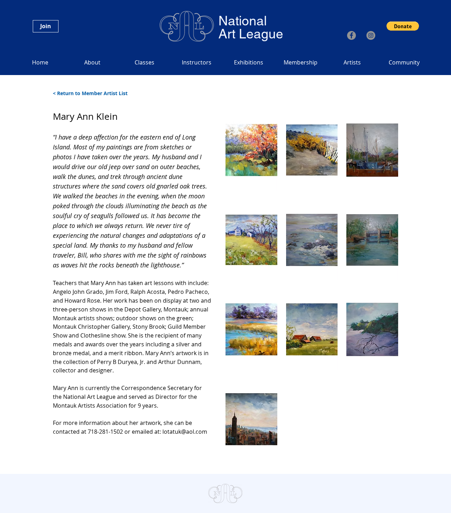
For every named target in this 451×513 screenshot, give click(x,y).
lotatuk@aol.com (184, 431)
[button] (403, 26)
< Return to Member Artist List (90, 93)
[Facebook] (351, 35)
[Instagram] (370, 35)
